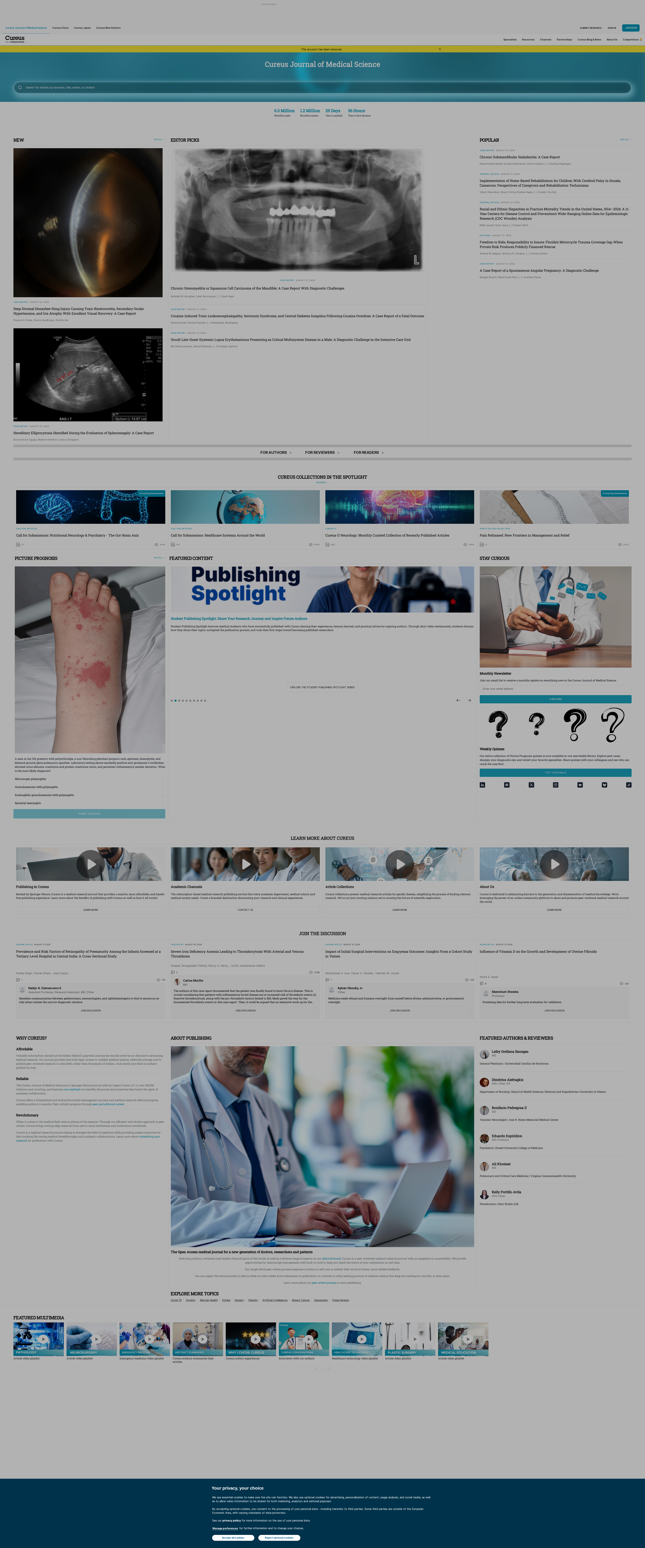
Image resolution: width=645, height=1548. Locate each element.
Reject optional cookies (279, 1537)
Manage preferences (225, 1528)
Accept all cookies (233, 1537)
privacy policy (231, 1520)
